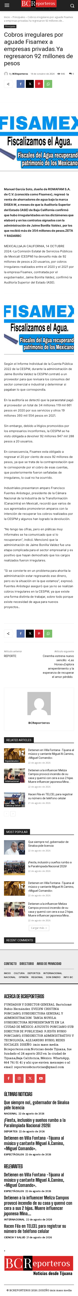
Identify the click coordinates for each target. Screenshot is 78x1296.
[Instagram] (19, 1078)
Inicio (7, 17)
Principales (19, 17)
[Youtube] (41, 1078)
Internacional (12, 781)
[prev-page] (6, 813)
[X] (30, 84)
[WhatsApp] (48, 84)
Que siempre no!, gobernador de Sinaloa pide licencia (36, 1105)
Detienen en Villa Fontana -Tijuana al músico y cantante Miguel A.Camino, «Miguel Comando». (51, 753)
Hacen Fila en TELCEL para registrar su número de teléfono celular (35, 1228)
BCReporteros (20, 73)
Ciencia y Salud (12, 805)
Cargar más (37, 928)
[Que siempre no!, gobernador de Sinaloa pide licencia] (14, 847)
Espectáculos (12, 761)
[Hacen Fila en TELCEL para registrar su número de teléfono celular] (14, 800)
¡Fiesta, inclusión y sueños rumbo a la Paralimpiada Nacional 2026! (35, 1122)
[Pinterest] (39, 84)
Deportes (10, 1131)
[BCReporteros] (6, 74)
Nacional (10, 1113)
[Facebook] (21, 84)
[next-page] (12, 813)
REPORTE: (10, 656)
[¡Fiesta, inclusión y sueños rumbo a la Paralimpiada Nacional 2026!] (14, 868)
